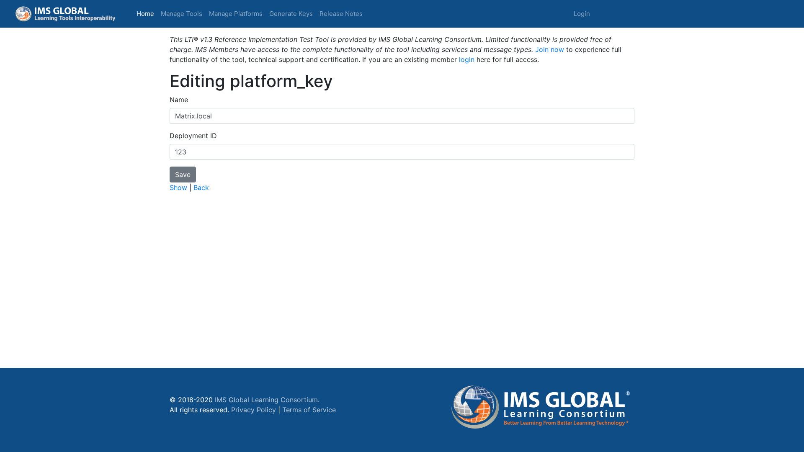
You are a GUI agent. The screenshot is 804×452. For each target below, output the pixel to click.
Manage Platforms (236, 14)
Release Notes (341, 14)
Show (178, 187)
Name (179, 99)
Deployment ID (193, 135)
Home (147, 13)
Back (201, 187)
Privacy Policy (253, 410)
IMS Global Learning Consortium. (267, 400)
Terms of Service (309, 410)
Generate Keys (291, 14)
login (466, 59)
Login (582, 14)
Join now (549, 49)
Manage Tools (181, 14)
